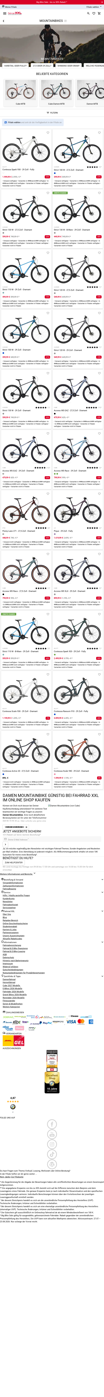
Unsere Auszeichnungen (13, 935)
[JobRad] (8, 1017)
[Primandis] (86, 1017)
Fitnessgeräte (9, 1001)
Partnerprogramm (11, 932)
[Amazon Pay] (58, 1024)
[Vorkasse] (32, 1030)
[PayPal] (45, 1024)
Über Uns (7, 914)
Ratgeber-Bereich (10, 920)
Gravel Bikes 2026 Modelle (15, 994)
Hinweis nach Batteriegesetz (15, 960)
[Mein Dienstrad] (59, 1017)
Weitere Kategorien (11, 1007)
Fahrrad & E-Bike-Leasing (14, 951)
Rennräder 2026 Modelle (14, 998)
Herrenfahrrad (9, 982)
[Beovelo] (17, 1024)
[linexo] (25, 1024)
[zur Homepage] (15, 13)
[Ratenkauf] (8, 1030)
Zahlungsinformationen (13, 886)
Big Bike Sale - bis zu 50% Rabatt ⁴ (51, 2)
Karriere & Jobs (10, 929)
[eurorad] (34, 1024)
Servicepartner (9, 907)
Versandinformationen (13, 883)
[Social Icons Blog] (52, 1164)
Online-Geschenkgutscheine (15, 923)
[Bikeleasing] (20, 1017)
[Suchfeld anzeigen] (88, 13)
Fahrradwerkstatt (10, 904)
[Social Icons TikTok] (52, 1154)
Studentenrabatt (10, 926)
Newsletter (8, 901)
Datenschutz (8, 957)
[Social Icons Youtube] (52, 1134)
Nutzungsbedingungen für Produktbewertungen (24, 973)
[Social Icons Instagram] (52, 1144)
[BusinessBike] (33, 1017)
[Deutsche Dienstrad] (46, 1017)
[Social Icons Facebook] (52, 1124)
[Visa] (71, 1024)
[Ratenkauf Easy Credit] (19, 1030)
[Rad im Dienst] (8, 1024)
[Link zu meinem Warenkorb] (99, 13)
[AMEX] (91, 1024)
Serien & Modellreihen (12, 1004)
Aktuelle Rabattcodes (12, 938)
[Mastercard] (81, 1024)
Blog (5, 917)
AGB (5, 954)
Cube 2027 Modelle (12, 985)
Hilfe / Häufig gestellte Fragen (16, 895)
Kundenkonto (9, 898)
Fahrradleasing (9, 889)
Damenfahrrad (9, 979)
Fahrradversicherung (12, 945)
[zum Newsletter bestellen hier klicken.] (5, 844)
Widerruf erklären (10, 967)
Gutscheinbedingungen (13, 969)
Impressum (8, 963)
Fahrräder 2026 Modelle (13, 991)
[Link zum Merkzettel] (94, 13)
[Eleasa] (73, 1017)
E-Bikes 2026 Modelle (12, 988)
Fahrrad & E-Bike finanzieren (15, 948)
